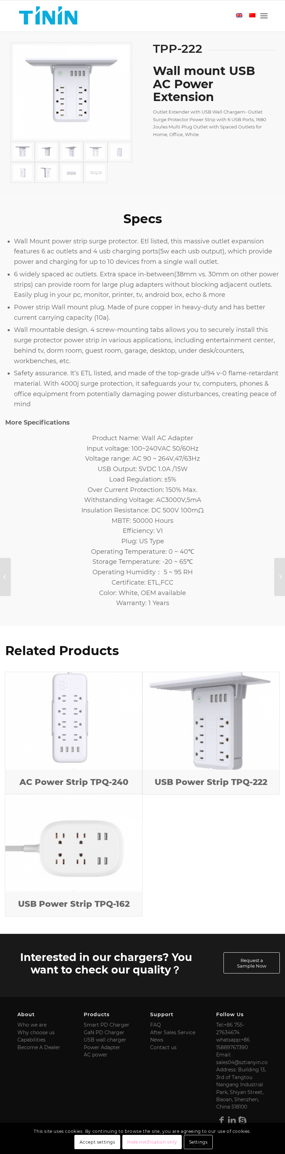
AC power (95, 1055)
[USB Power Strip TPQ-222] (210, 720)
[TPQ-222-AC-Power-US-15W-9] (71, 92)
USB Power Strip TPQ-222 (211, 782)
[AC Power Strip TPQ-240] (73, 720)
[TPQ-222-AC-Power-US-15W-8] (95, 172)
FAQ (155, 1025)
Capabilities (31, 1040)
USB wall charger (105, 1040)
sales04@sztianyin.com (244, 1062)
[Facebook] (221, 1120)
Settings (198, 1142)
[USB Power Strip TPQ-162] (73, 843)
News (156, 1040)
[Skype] (242, 1120)
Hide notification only (152, 1142)
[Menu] (264, 16)
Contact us (163, 1047)
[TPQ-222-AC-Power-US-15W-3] (71, 151)
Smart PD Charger (106, 1025)
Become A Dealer (38, 1047)
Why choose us (36, 1032)
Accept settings (97, 1142)
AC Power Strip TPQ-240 (73, 782)
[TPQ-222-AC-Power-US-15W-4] (95, 151)
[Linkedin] (232, 1120)
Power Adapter (102, 1047)
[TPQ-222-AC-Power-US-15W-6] (22, 172)
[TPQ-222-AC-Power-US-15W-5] (120, 151)
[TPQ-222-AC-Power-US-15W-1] (47, 151)
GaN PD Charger (104, 1032)
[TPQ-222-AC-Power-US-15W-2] (47, 172)
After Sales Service (172, 1032)
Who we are (32, 1025)
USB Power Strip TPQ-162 (74, 904)
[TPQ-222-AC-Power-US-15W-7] (71, 172)
